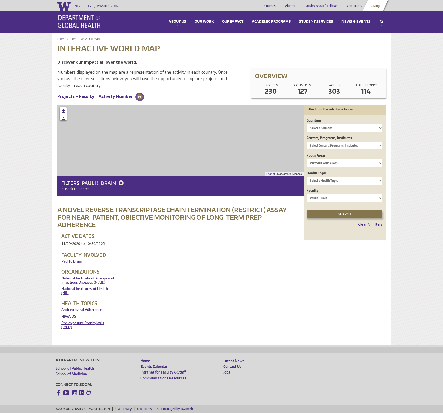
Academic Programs (271, 21)
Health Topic (316, 173)
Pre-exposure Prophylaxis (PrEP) (82, 325)
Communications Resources (163, 378)
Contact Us (354, 5)
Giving (375, 5)
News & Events (355, 21)
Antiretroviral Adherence (81, 310)
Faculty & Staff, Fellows (321, 5)
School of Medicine (71, 374)
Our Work (204, 21)
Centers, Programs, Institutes (329, 138)
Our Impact (232, 21)
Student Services (316, 21)
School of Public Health (75, 368)
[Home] (79, 21)
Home (61, 39)
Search (382, 21)
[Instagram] (75, 393)
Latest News (233, 361)
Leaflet (270, 174)
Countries (314, 120)
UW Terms (144, 409)
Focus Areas (316, 155)
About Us (177, 21)
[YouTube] (67, 393)
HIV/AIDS (68, 316)
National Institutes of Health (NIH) (84, 291)
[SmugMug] (89, 393)
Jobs (226, 372)
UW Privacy (123, 409)
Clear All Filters (370, 224)
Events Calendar (154, 366)
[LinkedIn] (82, 393)
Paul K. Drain (99, 183)
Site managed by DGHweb (175, 409)
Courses (270, 5)
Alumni (290, 5)
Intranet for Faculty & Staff (163, 372)
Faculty (312, 190)
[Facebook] (59, 393)
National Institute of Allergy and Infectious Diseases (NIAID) (87, 280)
